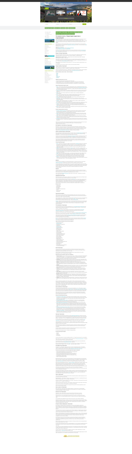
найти (85, 24)
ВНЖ (86, 44)
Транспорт (46, 49)
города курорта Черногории (75, 70)
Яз (56, 154)
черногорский (63, 430)
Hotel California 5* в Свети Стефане (61, 296)
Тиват (57, 96)
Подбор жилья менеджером (48, 63)
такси (69, 343)
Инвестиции (46, 81)
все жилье (66, 18)
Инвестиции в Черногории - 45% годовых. (65, 32)
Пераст (57, 92)
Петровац (57, 100)
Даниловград (58, 118)
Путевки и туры (46, 45)
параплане (74, 213)
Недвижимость (52, 8)
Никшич (57, 113)
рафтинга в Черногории (65, 173)
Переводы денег (47, 82)
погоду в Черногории (65, 60)
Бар (56, 102)
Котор (57, 75)
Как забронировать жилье (48, 61)
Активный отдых (47, 50)
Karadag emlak (68, 48)
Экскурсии (64, 8)
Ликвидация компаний (47, 79)
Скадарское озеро (58, 226)
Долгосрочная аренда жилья (48, 64)
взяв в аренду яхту (84, 212)
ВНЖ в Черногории (78, 32)
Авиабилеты (47, 37)
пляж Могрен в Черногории (82, 87)
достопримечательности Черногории (79, 206)
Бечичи (57, 143)
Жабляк (74, 198)
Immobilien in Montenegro (70, 47)
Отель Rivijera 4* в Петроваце (60, 310)
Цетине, (57, 115)
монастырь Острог (58, 223)
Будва (57, 73)
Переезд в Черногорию (61, 33)
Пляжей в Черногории (80, 132)
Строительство (46, 80)
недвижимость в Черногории (71, 44)
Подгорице (72, 362)
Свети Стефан (58, 97)
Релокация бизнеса (70, 33)
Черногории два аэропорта (80, 338)
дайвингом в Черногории (59, 162)
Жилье (47, 8)
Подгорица (57, 40)
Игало (74, 179)
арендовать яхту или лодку (67, 341)
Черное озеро (76, 199)
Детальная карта (47, 46)
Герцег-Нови (58, 76)
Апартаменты (46, 59)
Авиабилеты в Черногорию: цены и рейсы (76, 348)
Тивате (70, 362)
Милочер (57, 156)
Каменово (57, 147)
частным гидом (61, 210)
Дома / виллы (46, 60)
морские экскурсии (78, 212)
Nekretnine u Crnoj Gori (62, 48)
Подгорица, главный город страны (61, 110)
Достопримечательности (48, 47)
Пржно (72, 147)
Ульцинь (57, 77)
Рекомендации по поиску (48, 62)
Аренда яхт (46, 48)
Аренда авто (58, 8)
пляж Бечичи (77, 143)
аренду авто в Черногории (75, 315)
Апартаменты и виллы (49, 34)
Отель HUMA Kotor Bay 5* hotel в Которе (61, 302)
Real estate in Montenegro (61, 47)
